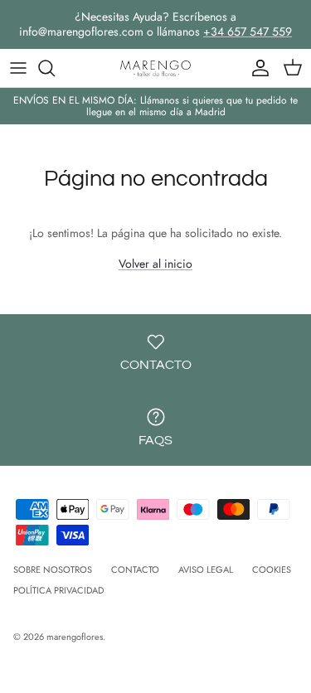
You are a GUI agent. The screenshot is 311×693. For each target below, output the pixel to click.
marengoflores (74, 636)
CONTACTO (135, 569)
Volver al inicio (155, 263)
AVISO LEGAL (205, 569)
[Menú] (18, 68)
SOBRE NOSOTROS (52, 569)
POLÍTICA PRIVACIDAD (58, 590)
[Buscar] (54, 68)
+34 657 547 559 (247, 31)
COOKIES (271, 569)
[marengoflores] (155, 68)
